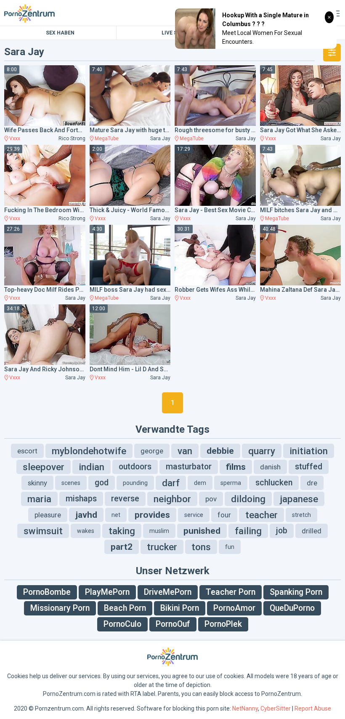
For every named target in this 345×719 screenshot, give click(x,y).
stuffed (308, 466)
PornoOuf (173, 624)
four (224, 515)
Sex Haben (60, 33)
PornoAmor (234, 608)
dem (200, 482)
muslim (159, 530)
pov (211, 499)
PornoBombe (47, 592)
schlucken (273, 482)
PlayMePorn (107, 592)
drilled (311, 531)
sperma (230, 482)
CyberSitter (275, 708)
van (185, 450)
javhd (86, 515)
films (236, 467)
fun (229, 546)
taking (122, 530)
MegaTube (107, 138)
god (102, 482)
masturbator (189, 466)
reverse (125, 498)
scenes (70, 482)
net (115, 514)
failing (248, 530)
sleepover (43, 466)
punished (201, 531)
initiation (308, 450)
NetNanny (245, 708)
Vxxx (14, 138)
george (152, 451)
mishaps (81, 498)
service (193, 514)
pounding (135, 482)
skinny (37, 483)
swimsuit (43, 530)
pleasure (47, 515)
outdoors (135, 466)
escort (27, 451)
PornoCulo (122, 624)
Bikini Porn (179, 608)
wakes (85, 530)
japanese (299, 498)
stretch (301, 514)
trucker (162, 546)
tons (201, 546)
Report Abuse (313, 708)
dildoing (248, 498)
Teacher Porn (230, 592)
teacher (261, 514)
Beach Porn (125, 608)
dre (312, 483)
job (281, 530)
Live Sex (172, 33)
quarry (261, 450)
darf (171, 482)
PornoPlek (223, 624)
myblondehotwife (89, 450)
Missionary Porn (60, 608)
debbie (220, 451)
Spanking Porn (296, 592)
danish (270, 467)
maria (39, 498)
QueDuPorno (292, 608)
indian (91, 466)
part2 (122, 547)
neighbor (172, 498)
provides (152, 515)
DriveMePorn (167, 592)
